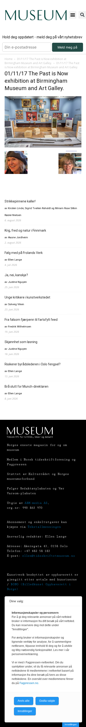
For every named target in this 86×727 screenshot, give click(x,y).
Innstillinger (71, 724)
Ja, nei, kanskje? (16, 275)
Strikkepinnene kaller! (20, 201)
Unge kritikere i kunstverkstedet (27, 297)
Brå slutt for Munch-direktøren (26, 386)
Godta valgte (47, 700)
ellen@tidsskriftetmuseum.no (48, 556)
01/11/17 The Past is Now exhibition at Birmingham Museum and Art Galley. (35, 61)
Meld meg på (67, 47)
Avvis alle (24, 700)
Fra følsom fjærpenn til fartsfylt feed (31, 319)
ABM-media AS (36, 503)
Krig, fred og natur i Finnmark (25, 230)
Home (9, 59)
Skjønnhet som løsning (21, 342)
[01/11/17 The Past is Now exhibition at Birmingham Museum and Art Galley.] (43, 146)
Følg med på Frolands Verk (24, 253)
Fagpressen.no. (29, 683)
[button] (72, 15)
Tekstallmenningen (44, 527)
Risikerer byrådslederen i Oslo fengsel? (33, 364)
